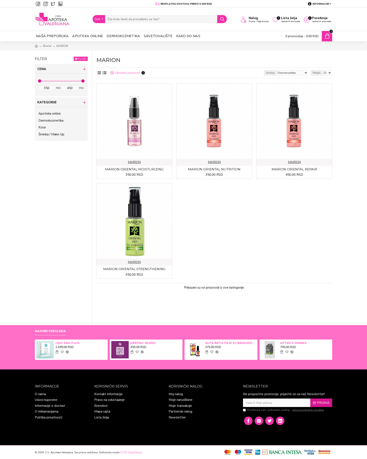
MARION (134, 162)
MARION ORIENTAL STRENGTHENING (134, 269)
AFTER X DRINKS (293, 343)
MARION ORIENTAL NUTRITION (214, 169)
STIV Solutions (131, 452)
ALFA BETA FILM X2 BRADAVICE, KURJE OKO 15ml (230, 343)
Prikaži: (317, 72)
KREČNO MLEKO (143, 343)
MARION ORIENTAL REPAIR (294, 169)
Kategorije (47, 102)
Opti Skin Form (67, 343)
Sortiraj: (270, 72)
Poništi (82, 58)
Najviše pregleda (50, 331)
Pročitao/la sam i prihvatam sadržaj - (285, 410)
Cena (41, 69)
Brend (47, 46)
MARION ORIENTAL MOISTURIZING (134, 169)
